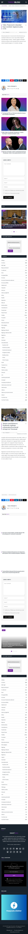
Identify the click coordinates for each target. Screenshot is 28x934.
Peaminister (3, 310)
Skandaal (3, 340)
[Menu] (2, 2)
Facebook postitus (23, 32)
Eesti (4, 210)
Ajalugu (2, 260)
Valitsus (3, 390)
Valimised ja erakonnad (6, 385)
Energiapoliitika (4, 275)
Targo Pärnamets (6, 32)
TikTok (3, 357)
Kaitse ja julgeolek (5, 292)
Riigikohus (3, 335)
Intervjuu (3, 290)
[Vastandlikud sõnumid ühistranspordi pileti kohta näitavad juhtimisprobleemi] (14, 562)
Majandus (3, 300)
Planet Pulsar (4, 312)
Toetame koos (4, 365)
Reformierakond (12, 494)
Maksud (3, 302)
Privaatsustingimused (18, 930)
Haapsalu (3, 287)
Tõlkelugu (3, 367)
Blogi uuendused (4, 267)
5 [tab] (16, 232)
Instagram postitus (6, 352)
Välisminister (4, 387)
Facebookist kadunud (6, 350)
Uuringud (3, 380)
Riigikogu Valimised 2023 (6, 332)
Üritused (3, 372)
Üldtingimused (9, 930)
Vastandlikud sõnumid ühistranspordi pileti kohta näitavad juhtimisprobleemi (13, 572)
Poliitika (3, 315)
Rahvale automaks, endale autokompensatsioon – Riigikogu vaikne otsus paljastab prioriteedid (14, 152)
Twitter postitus (4, 370)
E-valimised (3, 270)
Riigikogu (3, 327)
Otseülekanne (4, 307)
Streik (2, 362)
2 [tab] (12, 232)
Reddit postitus (5, 355)
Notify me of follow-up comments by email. (14, 190)
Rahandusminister (5, 322)
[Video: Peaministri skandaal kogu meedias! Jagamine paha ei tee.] (14, 16)
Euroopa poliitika (4, 282)
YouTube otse (4, 397)
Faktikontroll (3, 285)
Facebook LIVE (5, 345)
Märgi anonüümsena (14, 248)
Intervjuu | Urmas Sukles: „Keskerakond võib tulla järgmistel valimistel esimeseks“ (13, 533)
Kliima (2, 295)
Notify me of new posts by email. (12, 193)
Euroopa (3, 277)
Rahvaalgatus (4, 325)
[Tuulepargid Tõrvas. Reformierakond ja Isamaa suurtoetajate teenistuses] (14, 104)
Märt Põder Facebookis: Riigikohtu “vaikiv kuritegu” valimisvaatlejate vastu (13, 133)
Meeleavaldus (4, 305)
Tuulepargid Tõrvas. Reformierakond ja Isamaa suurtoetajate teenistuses (14, 113)
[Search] (26, 2)
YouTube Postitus (5, 400)
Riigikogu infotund (5, 330)
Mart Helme (4, 494)
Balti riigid (3, 265)
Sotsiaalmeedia (4, 342)
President (3, 317)
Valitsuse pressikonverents (7, 392)
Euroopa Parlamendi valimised (7, 280)
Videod (2, 395)
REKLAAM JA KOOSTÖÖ (15, 932)
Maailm (2, 297)
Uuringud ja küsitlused (6, 382)
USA (2, 375)
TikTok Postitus (5, 360)
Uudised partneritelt (5, 377)
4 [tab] (15, 232)
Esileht (10, 5)
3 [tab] (14, 232)
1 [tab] (11, 232)
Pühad (2, 320)
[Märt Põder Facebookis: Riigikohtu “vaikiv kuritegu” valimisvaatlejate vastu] (14, 124)
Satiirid (2, 337)
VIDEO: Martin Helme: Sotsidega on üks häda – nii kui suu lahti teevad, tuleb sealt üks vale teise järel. (14, 226)
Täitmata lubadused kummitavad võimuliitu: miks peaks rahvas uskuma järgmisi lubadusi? (13, 552)
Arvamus (3, 262)
